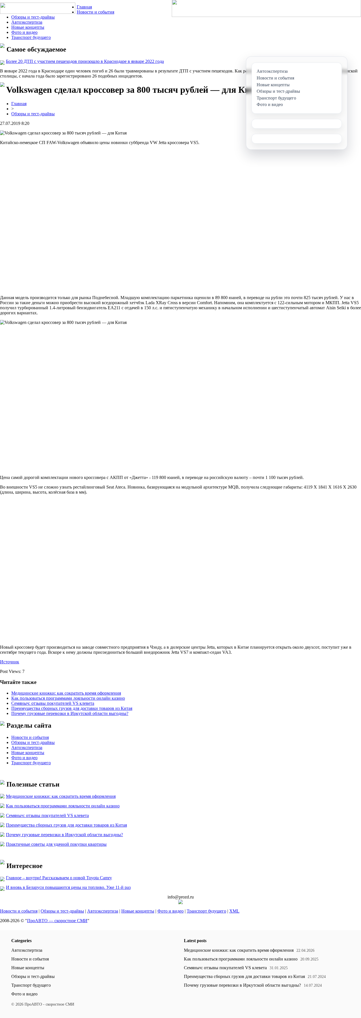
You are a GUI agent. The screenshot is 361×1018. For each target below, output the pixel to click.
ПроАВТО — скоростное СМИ (57, 920)
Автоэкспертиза (26, 22)
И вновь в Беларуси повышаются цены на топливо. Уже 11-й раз (68, 887)
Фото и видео (24, 32)
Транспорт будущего (31, 37)
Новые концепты (27, 27)
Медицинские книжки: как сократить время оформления (66, 693)
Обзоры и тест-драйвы (33, 17)
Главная (84, 7)
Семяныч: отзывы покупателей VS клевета (52, 703)
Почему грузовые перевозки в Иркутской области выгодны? (69, 713)
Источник (9, 661)
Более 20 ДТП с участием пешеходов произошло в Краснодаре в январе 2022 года (85, 61)
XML (234, 911)
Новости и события (95, 12)
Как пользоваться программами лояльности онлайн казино (68, 698)
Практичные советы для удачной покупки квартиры (56, 844)
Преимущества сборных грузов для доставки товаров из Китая (71, 708)
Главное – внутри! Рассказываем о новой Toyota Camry (59, 877)
